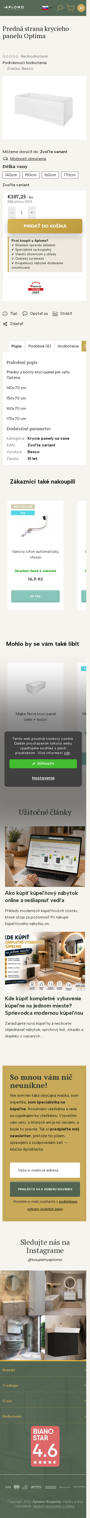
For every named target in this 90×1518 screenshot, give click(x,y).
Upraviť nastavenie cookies (54, 1506)
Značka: (20, 68)
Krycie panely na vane (49, 438)
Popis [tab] (17, 346)
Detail (35, 596)
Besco (34, 451)
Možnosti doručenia (28, 158)
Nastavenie (43, 778)
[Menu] (81, 8)
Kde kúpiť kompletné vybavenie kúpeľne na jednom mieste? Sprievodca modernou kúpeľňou (44, 1005)
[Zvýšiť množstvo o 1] (32, 213)
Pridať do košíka (45, 226)
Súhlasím (45, 763)
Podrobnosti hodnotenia (24, 62)
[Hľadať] (60, 8)
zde (67, 753)
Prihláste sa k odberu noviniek (45, 1189)
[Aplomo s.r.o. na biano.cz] (45, 1446)
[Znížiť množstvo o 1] (12, 213)
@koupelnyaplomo (45, 1259)
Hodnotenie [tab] (68, 346)
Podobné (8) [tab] (39, 346)
